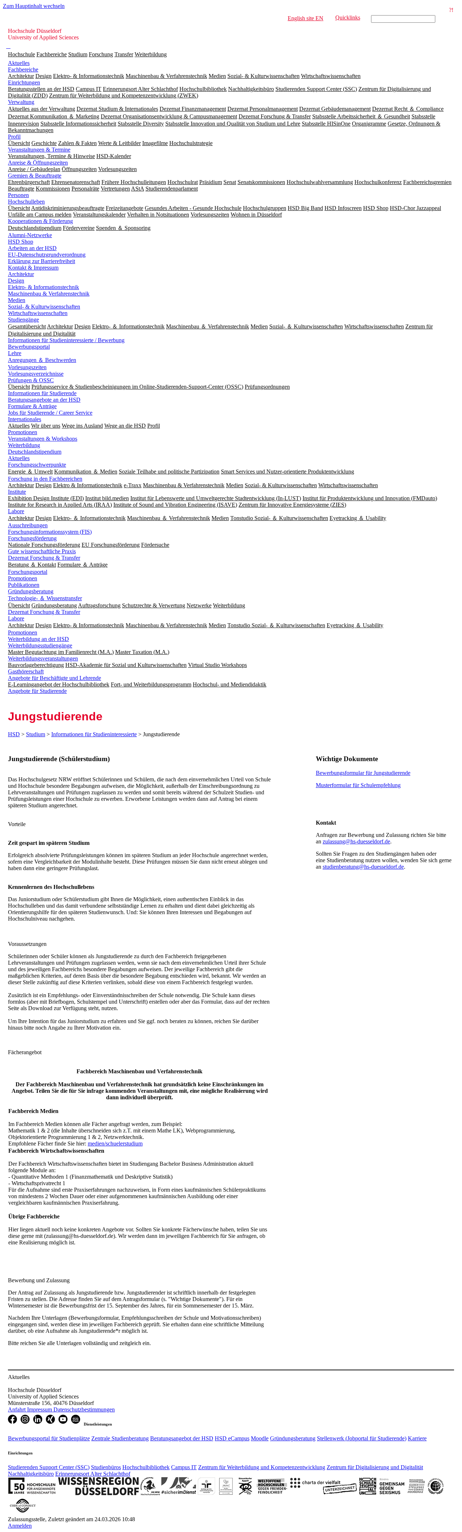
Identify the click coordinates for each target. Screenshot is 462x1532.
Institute (17, 492)
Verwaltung (21, 102)
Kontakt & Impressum (33, 268)
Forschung (101, 54)
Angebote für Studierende (37, 691)
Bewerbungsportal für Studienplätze (49, 1438)
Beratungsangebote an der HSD (44, 400)
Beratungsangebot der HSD (181, 1438)
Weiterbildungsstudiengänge (40, 645)
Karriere (417, 1438)
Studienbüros (106, 1467)
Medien (16, 300)
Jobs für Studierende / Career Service (50, 413)
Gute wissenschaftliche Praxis (42, 551)
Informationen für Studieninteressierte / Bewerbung (66, 340)
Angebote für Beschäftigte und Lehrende (54, 678)
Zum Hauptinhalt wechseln (34, 6)
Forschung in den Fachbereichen (45, 479)
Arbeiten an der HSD (32, 248)
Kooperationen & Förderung (40, 221)
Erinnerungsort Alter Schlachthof (92, 1474)
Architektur (21, 274)
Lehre (14, 353)
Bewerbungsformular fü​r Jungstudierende (363, 773)
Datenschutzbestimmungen (84, 1409)
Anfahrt (17, 1409)
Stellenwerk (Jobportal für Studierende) (361, 1438)
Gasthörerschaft (26, 671)
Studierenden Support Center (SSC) (49, 1467)
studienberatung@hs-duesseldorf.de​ (363, 867)
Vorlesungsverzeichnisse (36, 374)
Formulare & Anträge (32, 406)
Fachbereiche (51, 54)
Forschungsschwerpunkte (37, 465)
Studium (77, 54)
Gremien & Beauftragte (34, 176)
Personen (18, 195)
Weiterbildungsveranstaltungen (43, 658)
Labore (16, 511)
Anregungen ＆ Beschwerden (42, 360)
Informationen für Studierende (42, 393)
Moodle (260, 1438)
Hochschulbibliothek (146, 1467)
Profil (14, 137)
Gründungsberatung (30, 591)
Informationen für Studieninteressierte (94, 734)
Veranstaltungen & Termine (39, 150)
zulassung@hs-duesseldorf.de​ (356, 841)
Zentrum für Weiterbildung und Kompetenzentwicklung (261, 1467)
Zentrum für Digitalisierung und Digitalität (375, 1467)
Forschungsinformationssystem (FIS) (50, 532)
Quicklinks (347, 17)
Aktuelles (19, 63)
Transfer (123, 54)
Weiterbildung (151, 54)
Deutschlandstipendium (34, 452)
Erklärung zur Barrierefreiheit (41, 261)
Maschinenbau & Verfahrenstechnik (49, 294)
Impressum (40, 1409)
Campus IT (184, 1467)
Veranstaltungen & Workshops (42, 439)
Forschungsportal (27, 572)
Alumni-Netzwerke (30, 235)
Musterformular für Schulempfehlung (358, 785)
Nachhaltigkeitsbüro (31, 1474)
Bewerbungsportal (29, 347)
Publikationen (23, 585)
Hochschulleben (26, 201)
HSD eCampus (232, 1438)
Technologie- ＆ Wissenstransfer (45, 598)
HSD (14, 734)
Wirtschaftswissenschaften (37, 313)
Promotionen (22, 432)
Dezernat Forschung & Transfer (44, 558)
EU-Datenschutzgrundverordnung (47, 255)
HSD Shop (20, 242)
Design (16, 281)
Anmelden (20, 1526)
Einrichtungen (24, 82)
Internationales (24, 419)
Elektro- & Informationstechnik (43, 287)
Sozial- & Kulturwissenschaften (44, 307)
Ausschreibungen (28, 525)
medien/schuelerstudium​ (115, 1143)
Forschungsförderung (32, 538)
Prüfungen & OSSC (31, 380)
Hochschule (21, 54)
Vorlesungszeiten (27, 367)
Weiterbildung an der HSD (38, 639)
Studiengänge (23, 320)
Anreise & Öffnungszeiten (38, 163)
